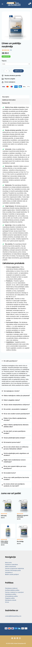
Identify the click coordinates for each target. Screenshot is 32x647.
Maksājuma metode (10, 600)
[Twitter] (15, 638)
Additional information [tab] (9, 100)
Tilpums (4, 60)
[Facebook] (12, 638)
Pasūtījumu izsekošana (11, 564)
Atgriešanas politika (10, 594)
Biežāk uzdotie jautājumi (12, 574)
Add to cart (18, 71)
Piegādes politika (10, 598)
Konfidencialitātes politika (12, 590)
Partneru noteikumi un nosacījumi (14, 592)
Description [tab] (5, 97)
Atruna (7, 602)
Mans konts (8, 562)
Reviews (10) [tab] (6, 103)
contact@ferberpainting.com (13, 616)
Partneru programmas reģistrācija (14, 568)
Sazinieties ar (9, 572)
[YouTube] (20, 638)
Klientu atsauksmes (10, 566)
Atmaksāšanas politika (11, 596)
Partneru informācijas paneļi (13, 570)
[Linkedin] (17, 638)
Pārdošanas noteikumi (11, 588)
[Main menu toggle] (2, 4)
